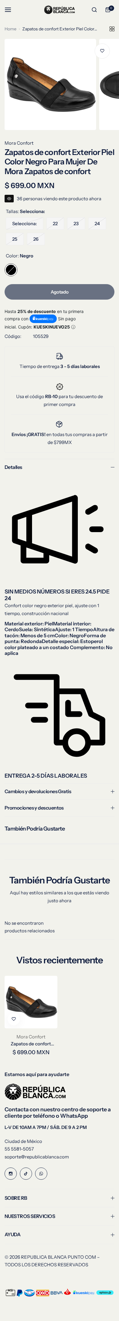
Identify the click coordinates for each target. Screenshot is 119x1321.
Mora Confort (19, 143)
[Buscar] (94, 9)
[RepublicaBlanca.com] (59, 9)
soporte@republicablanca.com (37, 1157)
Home (10, 29)
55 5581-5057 (19, 1149)
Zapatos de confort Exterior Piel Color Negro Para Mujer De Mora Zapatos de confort (31, 1044)
